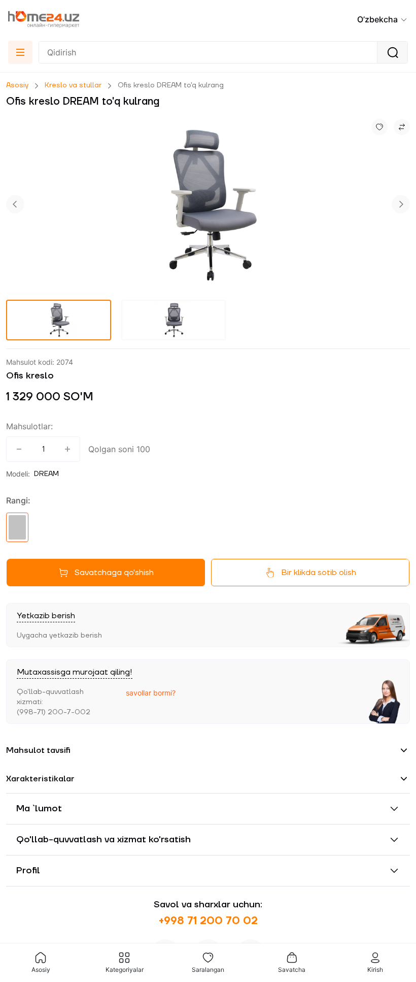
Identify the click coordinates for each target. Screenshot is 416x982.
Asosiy (17, 85)
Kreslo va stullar (73, 85)
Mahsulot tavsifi (38, 750)
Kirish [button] (375, 969)
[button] (382, 19)
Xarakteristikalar (40, 779)
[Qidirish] (392, 52)
